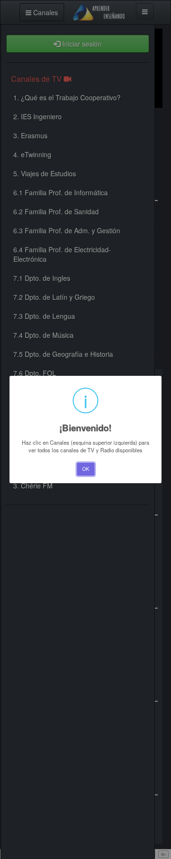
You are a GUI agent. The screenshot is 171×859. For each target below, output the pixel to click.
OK (85, 469)
